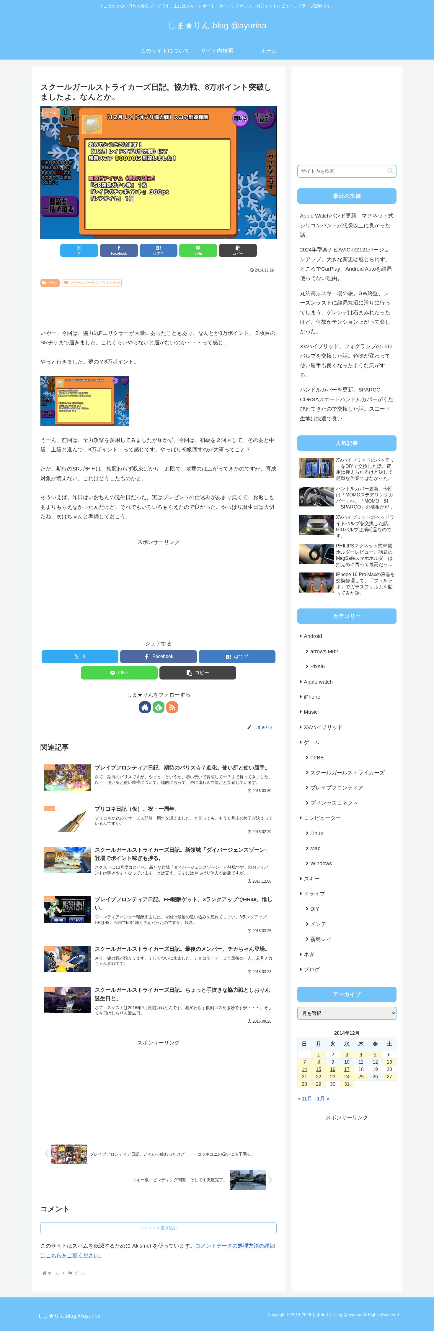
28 (304, 1084)
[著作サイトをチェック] (145, 707)
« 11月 (304, 1099)
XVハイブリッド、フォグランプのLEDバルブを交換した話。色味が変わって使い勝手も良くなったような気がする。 (346, 360)
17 (347, 1069)
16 (332, 1069)
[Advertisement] (158, 305)
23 (332, 1076)
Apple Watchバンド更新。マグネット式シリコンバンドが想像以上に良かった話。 (347, 225)
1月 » (323, 1099)
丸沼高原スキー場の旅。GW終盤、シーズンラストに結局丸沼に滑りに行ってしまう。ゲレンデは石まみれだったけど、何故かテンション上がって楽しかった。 (345, 312)
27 (389, 1076)
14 (304, 1069)
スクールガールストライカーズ (95, 283)
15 (318, 1069)
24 (347, 1076)
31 (347, 1084)
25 (361, 1076)
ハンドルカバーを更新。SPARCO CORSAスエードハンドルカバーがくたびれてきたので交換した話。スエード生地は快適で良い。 (346, 404)
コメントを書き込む (158, 1227)
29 (318, 1084)
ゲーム (52, 283)
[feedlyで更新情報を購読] (158, 707)
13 (389, 1062)
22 (318, 1076)
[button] (238, 250)
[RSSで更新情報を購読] (172, 707)
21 (304, 1076)
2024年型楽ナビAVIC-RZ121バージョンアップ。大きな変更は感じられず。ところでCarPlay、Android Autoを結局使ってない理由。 (346, 264)
